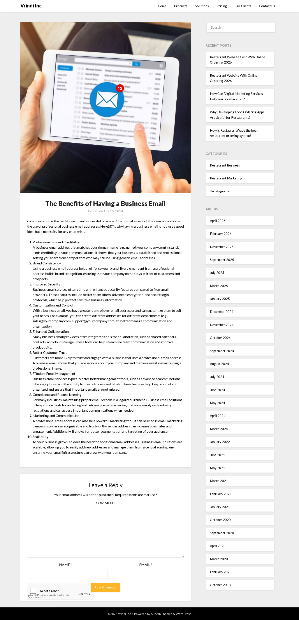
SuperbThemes (161, 614)
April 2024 (217, 416)
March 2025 (219, 286)
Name (65, 564)
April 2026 (217, 221)
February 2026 (221, 234)
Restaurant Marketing (226, 178)
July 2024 (217, 377)
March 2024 (219, 429)
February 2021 (221, 494)
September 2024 (222, 351)
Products (180, 6)
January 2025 (220, 299)
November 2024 (222, 325)
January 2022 (220, 442)
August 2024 (219, 364)
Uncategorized (220, 191)
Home (162, 6)
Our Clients (243, 6)
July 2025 (217, 273)
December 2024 (221, 312)
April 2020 (217, 546)
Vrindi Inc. (31, 6)
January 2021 (220, 507)
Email (145, 564)
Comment (105, 503)
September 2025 (222, 260)
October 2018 (220, 585)
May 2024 (217, 403)
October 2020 (220, 520)
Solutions (202, 6)
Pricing (221, 6)
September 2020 (222, 533)
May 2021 (217, 468)
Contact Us (267, 6)
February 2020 (221, 572)
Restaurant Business (225, 165)
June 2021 (217, 455)
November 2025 (222, 247)
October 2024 (220, 338)
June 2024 (217, 390)
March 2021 (219, 481)
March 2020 (219, 559)
